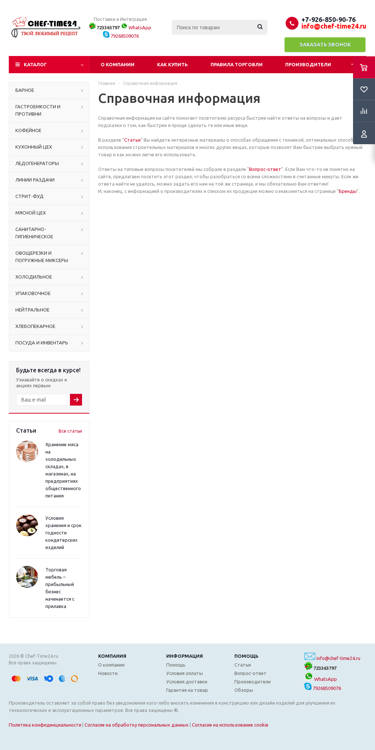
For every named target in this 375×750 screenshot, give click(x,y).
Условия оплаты (184, 673)
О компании (117, 64)
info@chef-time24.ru (338, 658)
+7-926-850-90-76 (328, 19)
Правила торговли (237, 64)
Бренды (348, 191)
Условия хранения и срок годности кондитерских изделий (63, 532)
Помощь (246, 655)
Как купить (172, 64)
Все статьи (70, 431)
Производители (308, 64)
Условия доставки (186, 681)
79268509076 (124, 35)
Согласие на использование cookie (230, 724)
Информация (184, 655)
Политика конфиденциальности (45, 724)
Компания (112, 655)
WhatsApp (139, 27)
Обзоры (243, 690)
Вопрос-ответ (265, 169)
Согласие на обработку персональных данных (137, 724)
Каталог (35, 64)
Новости (108, 673)
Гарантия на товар (187, 690)
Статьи (132, 139)
